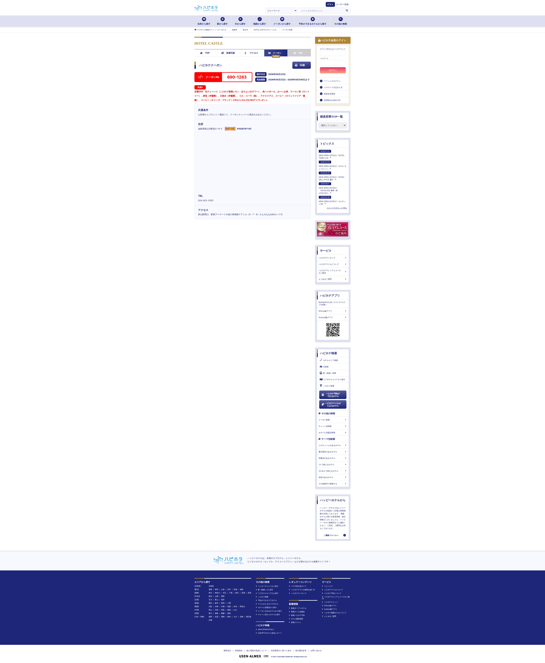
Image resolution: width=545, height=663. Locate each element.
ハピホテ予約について (332, 593)
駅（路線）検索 (329, 373)
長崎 (223, 617)
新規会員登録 (329, 94)
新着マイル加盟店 (298, 612)
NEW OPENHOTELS (266, 629)
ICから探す (240, 23)
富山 (216, 600)
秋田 (216, 589)
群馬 (249, 593)
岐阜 (216, 603)
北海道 (211, 586)
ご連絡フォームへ (331, 535)
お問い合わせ (316, 650)
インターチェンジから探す (268, 586)
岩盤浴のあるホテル (327, 458)
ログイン (333, 70)
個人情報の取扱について (257, 650)
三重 (229, 603)
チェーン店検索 (325, 426)
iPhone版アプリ (325, 311)
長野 (223, 596)
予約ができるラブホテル (267, 600)
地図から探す (259, 23)
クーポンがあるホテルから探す (270, 611)
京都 (223, 606)
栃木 (237, 593)
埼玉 (224, 593)
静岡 (223, 603)
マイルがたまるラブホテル (268, 604)
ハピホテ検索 (328, 353)
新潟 (210, 596)
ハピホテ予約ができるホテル (333, 394)
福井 (223, 600)
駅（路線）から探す (265, 590)
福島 (241, 589)
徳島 (216, 613)
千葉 (230, 593)
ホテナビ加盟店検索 (327, 432)
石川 (210, 600)
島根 (229, 610)
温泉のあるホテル (326, 477)
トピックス (327, 143)
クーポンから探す (282, 23)
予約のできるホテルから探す (312, 23)
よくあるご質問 (325, 279)
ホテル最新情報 (297, 619)
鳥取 (223, 610)
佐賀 (216, 617)
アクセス (254, 53)
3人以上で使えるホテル (328, 471)
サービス (325, 250)
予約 (300, 53)
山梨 (216, 596)
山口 (235, 610)
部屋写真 (230, 53)
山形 (223, 589)
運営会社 (227, 650)
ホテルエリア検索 (330, 360)
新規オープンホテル (298, 608)
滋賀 (229, 606)
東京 (210, 593)
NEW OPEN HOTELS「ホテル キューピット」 (332, 165)
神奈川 (217, 593)
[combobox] (321, 11)
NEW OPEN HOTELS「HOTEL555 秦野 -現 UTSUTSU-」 (328, 188)
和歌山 (242, 606)
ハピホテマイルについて (329, 264)
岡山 (210, 610)
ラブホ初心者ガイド (298, 586)
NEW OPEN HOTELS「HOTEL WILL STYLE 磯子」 (331, 176)
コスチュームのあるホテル (330, 445)
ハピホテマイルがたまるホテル (332, 404)
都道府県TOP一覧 (331, 116)
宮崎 (241, 617)
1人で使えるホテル (326, 464)
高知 (229, 613)
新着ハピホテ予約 (298, 615)
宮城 (235, 589)
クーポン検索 (324, 420)
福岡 (210, 617)
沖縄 (210, 620)
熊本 (229, 617)
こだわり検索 (328, 386)
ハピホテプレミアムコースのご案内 (330, 271)
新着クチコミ (296, 622)
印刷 (302, 65)
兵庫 (216, 606)
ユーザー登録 (342, 4)
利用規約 (238, 650)
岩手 (229, 589)
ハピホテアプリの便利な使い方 (303, 590)
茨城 (243, 593)
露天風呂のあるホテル (328, 452)
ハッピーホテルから (333, 500)
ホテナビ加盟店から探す (267, 607)
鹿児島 (248, 617)
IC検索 (326, 367)
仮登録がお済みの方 (332, 100)
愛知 (210, 603)
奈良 (235, 606)
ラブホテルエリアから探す (334, 379)
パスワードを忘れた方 (333, 87)
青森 (210, 589)
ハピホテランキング (327, 258)
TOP (207, 53)
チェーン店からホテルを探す (269, 614)
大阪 (210, 606)
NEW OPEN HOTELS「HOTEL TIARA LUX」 (331, 154)
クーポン (277, 53)
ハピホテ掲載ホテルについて (335, 613)
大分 (235, 617)
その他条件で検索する (328, 484)
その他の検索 (340, 23)
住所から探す (204, 23)
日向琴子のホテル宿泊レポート (270, 633)
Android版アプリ (326, 317)
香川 (210, 613)
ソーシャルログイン (332, 81)
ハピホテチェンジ (331, 602)
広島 (216, 610)
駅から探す (222, 23)
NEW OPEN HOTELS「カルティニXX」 (332, 200)
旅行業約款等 (300, 650)
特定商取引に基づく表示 (281, 650)
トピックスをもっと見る (337, 208)
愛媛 (223, 613)
